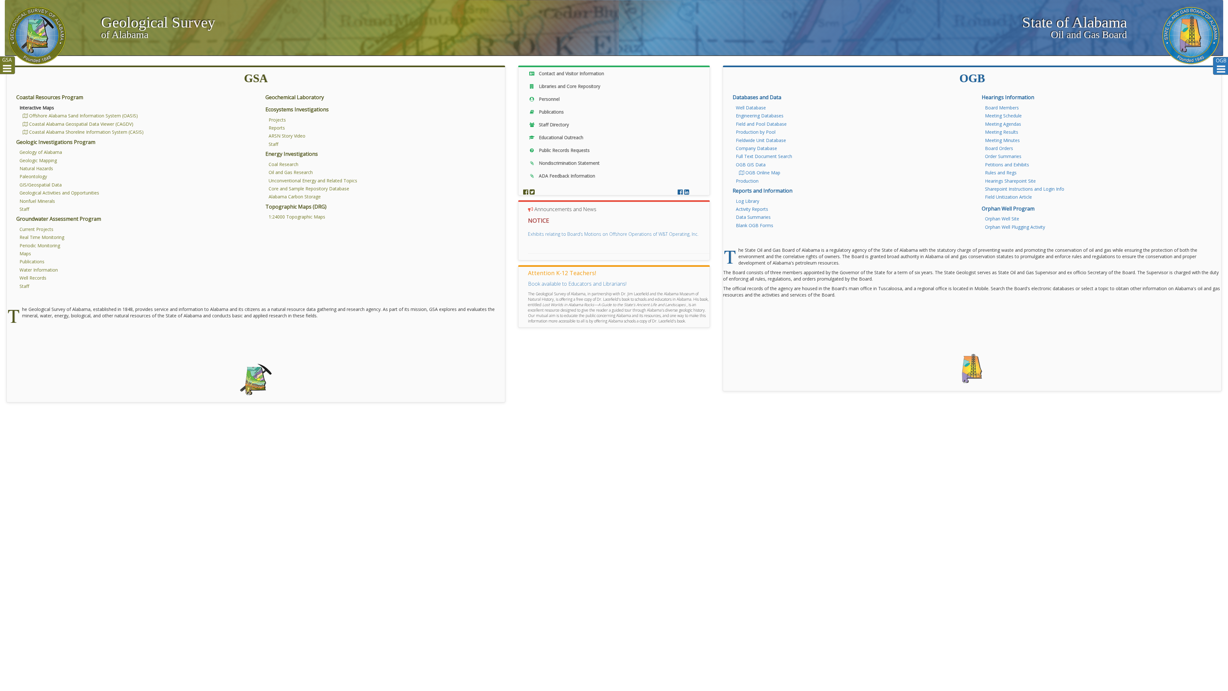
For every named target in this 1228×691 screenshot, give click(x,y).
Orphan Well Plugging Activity (1015, 227)
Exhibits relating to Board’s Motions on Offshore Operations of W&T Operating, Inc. (613, 234)
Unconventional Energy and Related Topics (313, 181)
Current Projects (36, 229)
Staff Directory (553, 125)
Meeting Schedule (1003, 116)
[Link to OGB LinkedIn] (686, 192)
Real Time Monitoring (42, 237)
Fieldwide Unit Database (761, 140)
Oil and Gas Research (291, 172)
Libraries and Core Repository (569, 86)
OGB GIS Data (751, 165)
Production (747, 181)
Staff (24, 209)
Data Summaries (753, 217)
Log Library (747, 201)
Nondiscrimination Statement (569, 163)
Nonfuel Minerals (37, 201)
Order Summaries (1003, 156)
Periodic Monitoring (40, 245)
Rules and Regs (1001, 173)
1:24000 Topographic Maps (297, 217)
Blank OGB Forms (754, 225)
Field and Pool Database (761, 124)
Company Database (756, 148)
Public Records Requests (564, 150)
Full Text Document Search (764, 156)
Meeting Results (1001, 132)
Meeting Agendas (1003, 124)
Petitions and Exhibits (1007, 165)
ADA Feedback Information (566, 176)
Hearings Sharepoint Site (1010, 181)
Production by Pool (755, 132)
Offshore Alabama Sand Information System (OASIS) (83, 116)
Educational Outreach (560, 137)
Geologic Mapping (38, 160)
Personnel (549, 99)
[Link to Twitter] (532, 192)
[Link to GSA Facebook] (526, 192)
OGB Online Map (762, 173)
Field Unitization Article (1008, 197)
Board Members (1002, 108)
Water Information (39, 270)
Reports (277, 128)
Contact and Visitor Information (571, 73)
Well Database (751, 108)
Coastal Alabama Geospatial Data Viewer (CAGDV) (80, 124)
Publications (32, 261)
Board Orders (999, 148)
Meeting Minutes (1002, 140)
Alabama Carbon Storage (295, 197)
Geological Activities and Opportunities (59, 193)
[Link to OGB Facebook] (681, 192)
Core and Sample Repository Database (309, 189)
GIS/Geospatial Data (41, 185)
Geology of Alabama (41, 152)
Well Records (33, 278)
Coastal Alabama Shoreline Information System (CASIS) (86, 132)
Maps (25, 253)
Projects (277, 120)
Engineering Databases (759, 116)
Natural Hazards (36, 168)
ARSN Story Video (287, 136)
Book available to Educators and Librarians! (577, 283)
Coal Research (283, 164)
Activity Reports (752, 209)
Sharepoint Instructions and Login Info (1024, 189)
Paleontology (33, 176)
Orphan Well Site (1002, 219)
